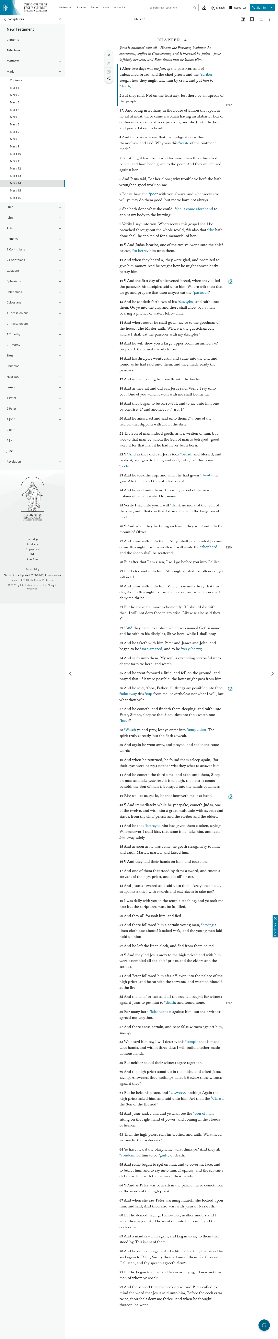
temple (192, 1041)
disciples (186, 301)
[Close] (109, 55)
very (185, 648)
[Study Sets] (243, 19)
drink (176, 505)
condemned (131, 1155)
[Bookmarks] (252, 19)
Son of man (204, 1113)
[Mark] (109, 63)
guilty (164, 1155)
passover (201, 292)
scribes (206, 74)
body (124, 466)
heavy (196, 648)
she (211, 230)
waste (184, 143)
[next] (272, 674)
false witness (161, 1011)
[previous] (71, 674)
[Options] (270, 19)
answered (178, 1092)
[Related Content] (261, 19)
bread (186, 454)
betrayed (153, 825)
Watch (130, 729)
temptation (197, 729)
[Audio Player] (264, 1325)
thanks (206, 475)
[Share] (109, 78)
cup (149, 694)
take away (129, 694)
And (132, 454)
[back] (5, 19)
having (207, 924)
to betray (141, 250)
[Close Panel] (60, 19)
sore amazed (151, 648)
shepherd (209, 547)
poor (154, 194)
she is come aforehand (194, 209)
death (125, 86)
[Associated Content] (230, 281)
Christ (217, 1098)
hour (125, 720)
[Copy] (109, 72)
